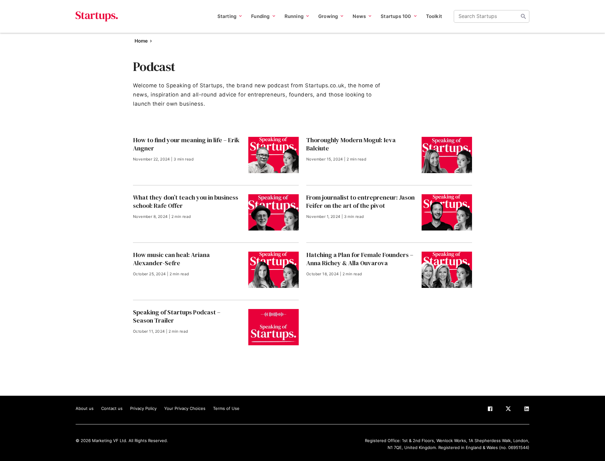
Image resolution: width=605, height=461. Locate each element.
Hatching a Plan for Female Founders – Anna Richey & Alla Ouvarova (359, 259)
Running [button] (294, 16)
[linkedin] (526, 409)
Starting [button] (227, 16)
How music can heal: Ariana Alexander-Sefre (171, 259)
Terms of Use (226, 408)
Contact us (112, 408)
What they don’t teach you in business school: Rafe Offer (185, 201)
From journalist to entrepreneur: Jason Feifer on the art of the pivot (360, 201)
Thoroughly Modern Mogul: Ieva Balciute (351, 144)
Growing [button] (328, 16)
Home (141, 40)
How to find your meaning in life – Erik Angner (186, 144)
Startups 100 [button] (396, 16)
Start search (523, 16)
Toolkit (434, 16)
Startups (97, 16)
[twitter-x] (508, 409)
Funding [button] (260, 16)
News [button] (359, 16)
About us (85, 408)
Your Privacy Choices (184, 408)
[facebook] (490, 409)
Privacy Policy (143, 408)
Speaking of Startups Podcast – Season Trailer (177, 316)
